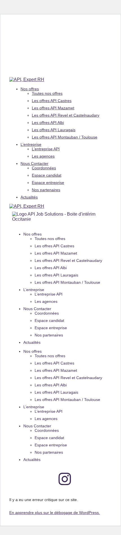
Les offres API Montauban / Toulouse (64, 137)
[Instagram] (65, 479)
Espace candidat (46, 175)
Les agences (43, 156)
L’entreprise (31, 144)
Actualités (29, 197)
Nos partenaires (46, 190)
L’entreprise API (46, 149)
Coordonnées (44, 168)
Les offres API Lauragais (53, 130)
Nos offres (30, 89)
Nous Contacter (34, 163)
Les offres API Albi (48, 122)
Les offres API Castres (51, 100)
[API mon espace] (19, 479)
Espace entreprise (48, 182)
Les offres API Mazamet (53, 108)
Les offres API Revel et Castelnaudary (65, 115)
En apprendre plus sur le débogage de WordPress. (54, 512)
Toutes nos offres (47, 93)
